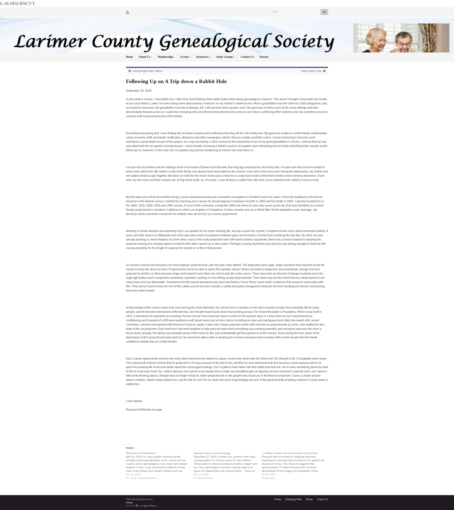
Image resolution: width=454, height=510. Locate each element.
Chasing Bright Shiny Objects (147, 71)
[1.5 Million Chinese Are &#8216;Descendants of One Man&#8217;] (296, 465)
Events (185, 56)
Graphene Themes (148, 506)
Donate (264, 56)
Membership (166, 56)
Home (129, 56)
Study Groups (225, 56)
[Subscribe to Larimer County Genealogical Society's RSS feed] (127, 12)
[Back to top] (446, 502)
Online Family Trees (311, 71)
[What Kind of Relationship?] (160, 465)
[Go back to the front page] (227, 34)
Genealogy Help (293, 499)
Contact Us (247, 56)
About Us (145, 56)
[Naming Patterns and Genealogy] (228, 465)
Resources (202, 56)
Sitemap (129, 502)
